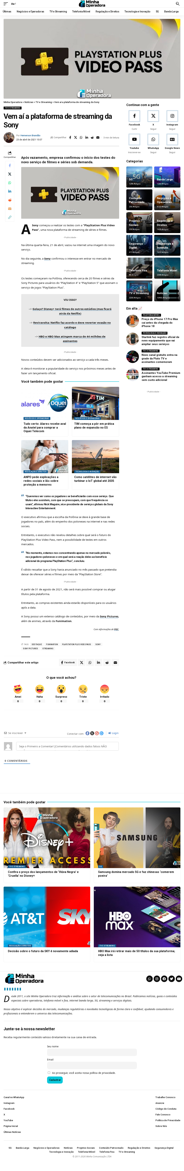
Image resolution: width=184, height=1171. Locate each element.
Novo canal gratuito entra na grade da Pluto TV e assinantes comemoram (159, 358)
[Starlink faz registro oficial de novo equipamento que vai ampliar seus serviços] (132, 339)
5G (131, 179)
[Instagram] (172, 120)
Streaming (48, 649)
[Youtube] (134, 144)
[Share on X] (75, 137)
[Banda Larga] (167, 177)
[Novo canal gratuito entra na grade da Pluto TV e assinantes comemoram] (132, 356)
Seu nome (53, 1046)
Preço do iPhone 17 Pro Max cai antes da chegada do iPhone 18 (160, 322)
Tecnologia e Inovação (87, 472)
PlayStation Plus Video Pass (76, 644)
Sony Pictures (109, 616)
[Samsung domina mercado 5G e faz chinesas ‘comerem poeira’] (137, 837)
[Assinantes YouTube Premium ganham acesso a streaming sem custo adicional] (132, 374)
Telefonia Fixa (138, 270)
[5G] (139, 177)
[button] (7, 3)
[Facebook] (134, 120)
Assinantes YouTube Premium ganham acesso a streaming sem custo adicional (161, 376)
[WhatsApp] (153, 144)
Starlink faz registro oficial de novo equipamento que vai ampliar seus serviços (160, 340)
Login (115, 733)
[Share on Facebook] (70, 137)
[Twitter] (171, 979)
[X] (153, 120)
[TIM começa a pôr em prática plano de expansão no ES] (95, 403)
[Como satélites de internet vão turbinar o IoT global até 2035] (95, 456)
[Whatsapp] (149, 979)
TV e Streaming (12, 108)
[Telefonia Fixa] (139, 268)
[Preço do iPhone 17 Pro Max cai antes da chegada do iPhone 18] (132, 321)
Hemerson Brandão (30, 135)
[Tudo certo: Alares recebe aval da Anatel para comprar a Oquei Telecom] (44, 403)
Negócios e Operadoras (37, 418)
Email (50, 1059)
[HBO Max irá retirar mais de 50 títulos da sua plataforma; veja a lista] (137, 917)
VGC (116, 629)
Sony (47, 258)
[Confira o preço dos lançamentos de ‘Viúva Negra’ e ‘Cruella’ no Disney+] (47, 837)
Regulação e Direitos (36, 472)
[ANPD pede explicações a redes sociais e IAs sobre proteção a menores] (44, 456)
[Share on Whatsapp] (81, 137)
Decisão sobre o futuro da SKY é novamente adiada (43, 951)
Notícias (162, 293)
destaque (37, 644)
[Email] (97, 137)
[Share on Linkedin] (86, 137)
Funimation (52, 644)
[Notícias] (167, 290)
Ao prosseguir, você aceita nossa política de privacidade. (84, 1073)
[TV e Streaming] (139, 290)
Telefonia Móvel (167, 270)
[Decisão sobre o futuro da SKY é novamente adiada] (47, 917)
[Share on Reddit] (92, 137)
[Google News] (172, 144)
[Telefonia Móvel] (167, 268)
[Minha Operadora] (92, 4)
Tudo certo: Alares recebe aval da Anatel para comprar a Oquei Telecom (45, 427)
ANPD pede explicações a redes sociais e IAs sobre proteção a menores (41, 480)
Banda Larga (165, 179)
